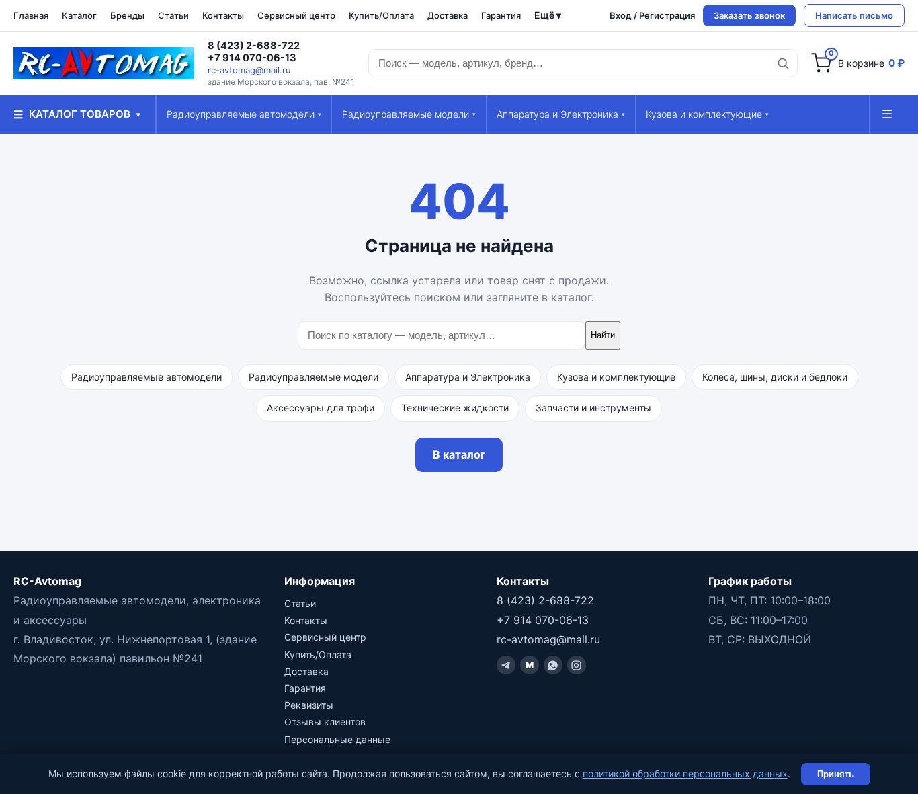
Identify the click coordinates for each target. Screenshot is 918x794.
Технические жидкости (455, 407)
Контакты (223, 15)
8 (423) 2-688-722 (254, 46)
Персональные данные (337, 739)
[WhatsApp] (553, 665)
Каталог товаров (76, 114)
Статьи (173, 15)
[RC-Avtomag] (103, 63)
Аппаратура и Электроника (561, 114)
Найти (603, 335)
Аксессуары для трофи (320, 407)
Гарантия (501, 15)
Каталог (79, 15)
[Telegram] (506, 665)
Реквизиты (308, 705)
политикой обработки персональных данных (685, 773)
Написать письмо (854, 15)
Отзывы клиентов (325, 721)
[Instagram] (576, 665)
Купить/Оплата (381, 15)
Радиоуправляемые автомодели (244, 114)
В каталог (459, 454)
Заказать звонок (749, 15)
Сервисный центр (296, 15)
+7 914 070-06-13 (252, 58)
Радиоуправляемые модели (409, 114)
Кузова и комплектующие (707, 114)
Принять (835, 774)
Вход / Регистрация (652, 15)
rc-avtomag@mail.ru (249, 70)
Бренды (127, 15)
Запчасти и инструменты (593, 407)
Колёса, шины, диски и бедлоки (774, 377)
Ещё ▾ (547, 15)
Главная (30, 15)
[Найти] (783, 63)
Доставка (447, 15)
